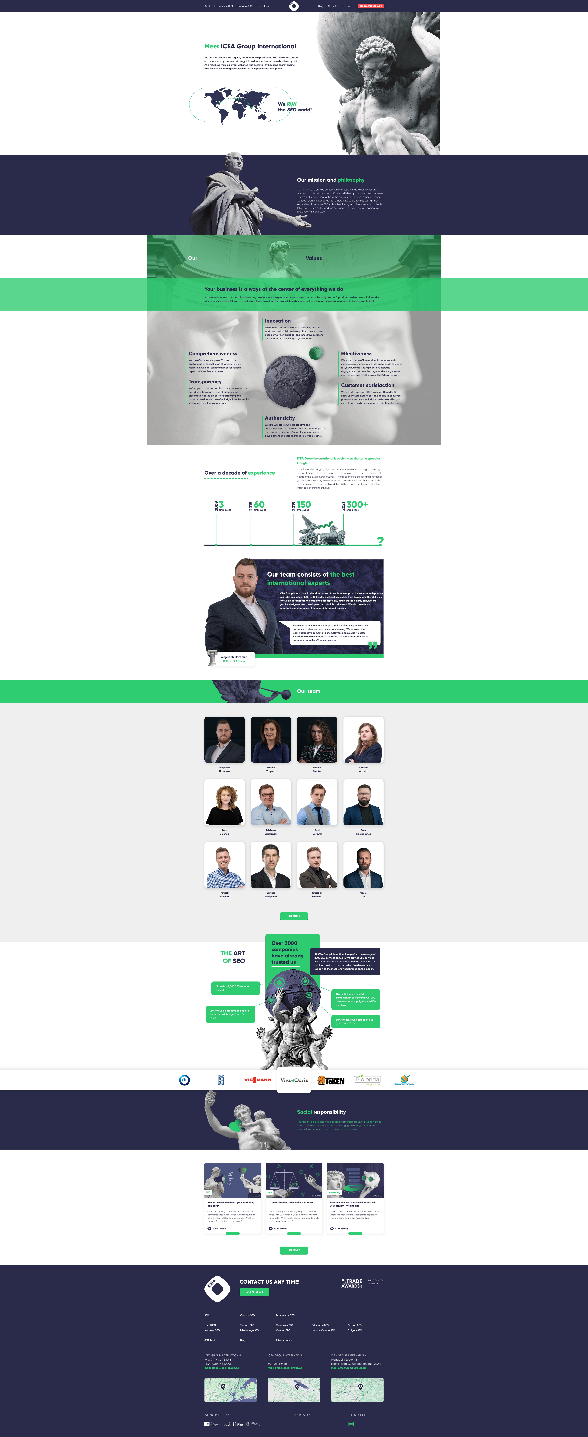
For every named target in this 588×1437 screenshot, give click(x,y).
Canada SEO (244, 6)
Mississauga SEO (249, 1330)
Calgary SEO (355, 1330)
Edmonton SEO (320, 1325)
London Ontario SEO (323, 1330)
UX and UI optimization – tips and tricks (291, 1202)
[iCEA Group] (294, 6)
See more (294, 1250)
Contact (347, 6)
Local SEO (210, 1325)
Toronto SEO (247, 1325)
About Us (333, 6)
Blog (320, 6)
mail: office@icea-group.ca (221, 1368)
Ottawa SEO (355, 1325)
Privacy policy (284, 1340)
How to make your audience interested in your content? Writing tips (353, 1204)
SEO (207, 6)
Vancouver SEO (284, 1325)
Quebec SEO (283, 1330)
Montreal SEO (212, 1330)
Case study (263, 6)
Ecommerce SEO (223, 6)
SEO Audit (210, 1340)
